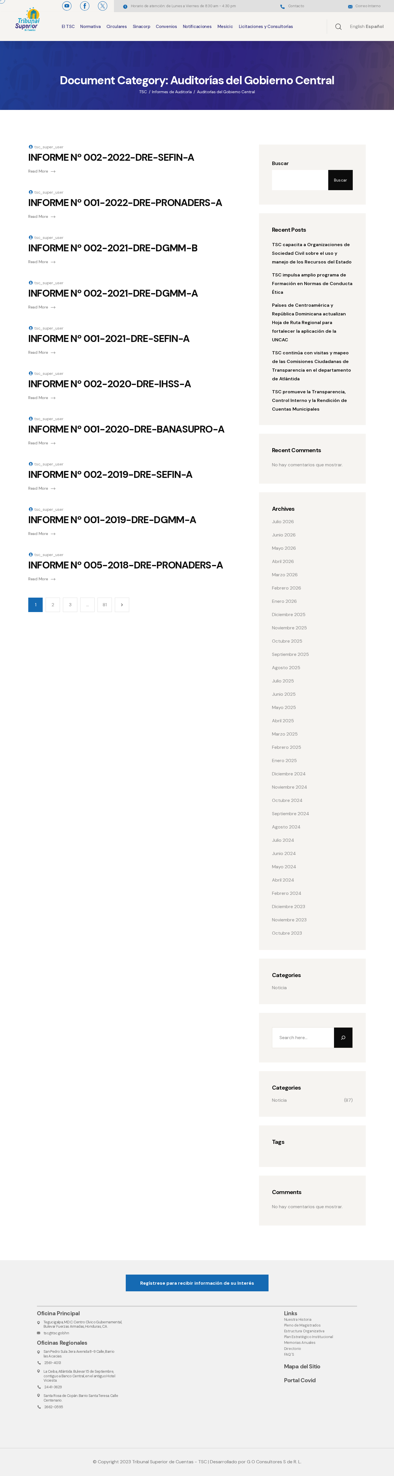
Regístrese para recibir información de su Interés (197, 1283)
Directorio (292, 1348)
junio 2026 (284, 535)
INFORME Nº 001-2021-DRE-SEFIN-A (109, 338)
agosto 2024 (286, 827)
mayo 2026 (284, 548)
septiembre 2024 (290, 814)
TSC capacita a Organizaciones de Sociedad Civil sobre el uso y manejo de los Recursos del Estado (312, 253)
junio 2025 (284, 694)
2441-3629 (53, 1387)
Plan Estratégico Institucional (308, 1336)
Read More (38, 171)
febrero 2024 (286, 893)
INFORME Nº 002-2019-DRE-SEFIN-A (110, 474)
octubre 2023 (287, 933)
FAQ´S (289, 1354)
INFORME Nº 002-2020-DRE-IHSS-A (109, 383)
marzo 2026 (285, 575)
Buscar (280, 163)
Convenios (166, 26)
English (357, 26)
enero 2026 (284, 601)
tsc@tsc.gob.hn (56, 1333)
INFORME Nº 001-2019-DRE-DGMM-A (112, 519)
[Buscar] (343, 1038)
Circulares (116, 26)
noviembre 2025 (289, 628)
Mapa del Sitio (302, 1366)
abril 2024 (283, 880)
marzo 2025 (285, 734)
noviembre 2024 (289, 787)
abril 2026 (283, 561)
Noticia (279, 988)
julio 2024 (283, 840)
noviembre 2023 (289, 920)
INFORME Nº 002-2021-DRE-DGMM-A (113, 293)
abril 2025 (283, 721)
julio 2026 (283, 522)
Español (375, 26)
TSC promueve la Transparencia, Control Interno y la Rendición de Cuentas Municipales (309, 400)
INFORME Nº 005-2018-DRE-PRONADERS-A (125, 565)
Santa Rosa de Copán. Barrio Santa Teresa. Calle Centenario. (81, 1397)
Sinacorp (141, 26)
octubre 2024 (287, 800)
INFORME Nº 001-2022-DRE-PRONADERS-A (125, 202)
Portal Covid (300, 1380)
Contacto (296, 5)
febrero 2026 (286, 588)
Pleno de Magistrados (302, 1325)
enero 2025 (284, 760)
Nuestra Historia (298, 1319)
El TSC (68, 26)
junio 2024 (284, 853)
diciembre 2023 (288, 906)
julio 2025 (283, 681)
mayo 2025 (284, 707)
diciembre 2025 (288, 614)
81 (105, 605)
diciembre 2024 (289, 774)
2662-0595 (53, 1406)
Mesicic (225, 26)
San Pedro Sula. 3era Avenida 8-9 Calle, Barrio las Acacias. (79, 1353)
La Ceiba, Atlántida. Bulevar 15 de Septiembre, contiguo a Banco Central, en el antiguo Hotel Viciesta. (79, 1376)
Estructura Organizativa (304, 1331)
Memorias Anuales (300, 1342)
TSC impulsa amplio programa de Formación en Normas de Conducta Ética (312, 283)
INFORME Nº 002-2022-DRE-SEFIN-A (111, 157)
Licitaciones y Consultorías (266, 26)
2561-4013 (52, 1362)
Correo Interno (367, 5)
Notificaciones (197, 26)
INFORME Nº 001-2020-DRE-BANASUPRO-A (126, 429)
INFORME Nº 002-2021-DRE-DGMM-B (112, 248)
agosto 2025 (286, 668)
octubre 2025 (287, 641)
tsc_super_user (48, 146)
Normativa (90, 26)
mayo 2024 (284, 867)
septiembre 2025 (290, 654)
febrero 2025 (286, 747)
